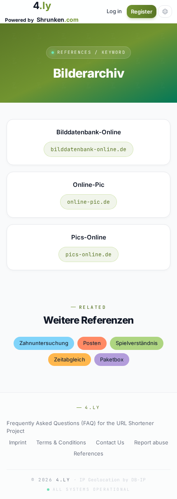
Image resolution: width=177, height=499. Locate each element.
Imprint (17, 442)
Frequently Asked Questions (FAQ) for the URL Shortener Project (80, 427)
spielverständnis (137, 343)
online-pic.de (88, 201)
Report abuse (151, 442)
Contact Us (110, 442)
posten (92, 343)
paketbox (111, 359)
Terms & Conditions (61, 442)
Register (141, 11)
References (88, 453)
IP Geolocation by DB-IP (112, 480)
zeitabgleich (69, 359)
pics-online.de (88, 254)
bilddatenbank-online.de (88, 149)
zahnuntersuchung (43, 343)
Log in (114, 11)
